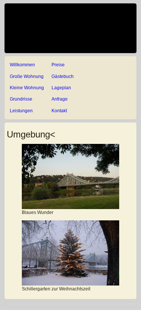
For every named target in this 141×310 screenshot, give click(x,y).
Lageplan (61, 87)
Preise (58, 64)
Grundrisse (21, 99)
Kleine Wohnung (27, 87)
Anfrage (60, 99)
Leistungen (21, 110)
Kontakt (59, 110)
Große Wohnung (27, 76)
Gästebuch (63, 76)
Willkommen (22, 64)
